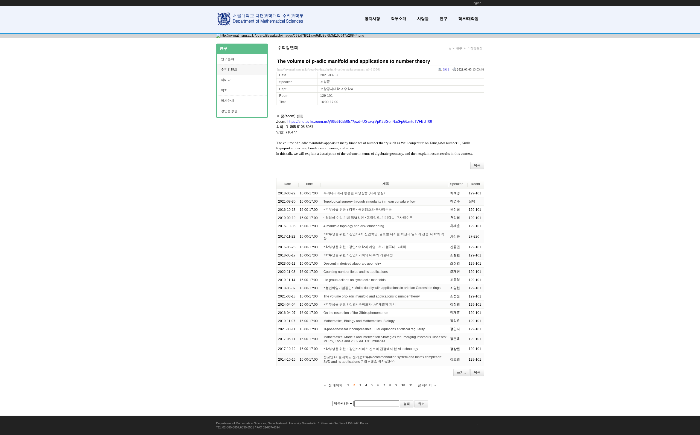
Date (287, 184)
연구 (443, 18)
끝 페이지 (425, 385)
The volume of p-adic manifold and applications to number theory (353, 61)
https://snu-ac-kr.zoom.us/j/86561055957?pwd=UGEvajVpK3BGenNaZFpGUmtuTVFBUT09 (359, 121)
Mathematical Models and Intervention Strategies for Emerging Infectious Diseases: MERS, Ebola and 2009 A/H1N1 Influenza (385, 339)
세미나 (226, 80)
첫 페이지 (335, 385)
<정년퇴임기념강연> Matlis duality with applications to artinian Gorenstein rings (382, 288)
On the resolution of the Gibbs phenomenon (355, 313)
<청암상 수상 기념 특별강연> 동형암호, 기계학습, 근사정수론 (368, 218)
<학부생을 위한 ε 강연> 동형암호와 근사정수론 (357, 209)
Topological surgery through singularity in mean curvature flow (369, 201)
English (476, 3)
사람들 (423, 18)
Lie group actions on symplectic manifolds (354, 280)
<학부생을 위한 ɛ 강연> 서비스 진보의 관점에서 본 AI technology (370, 349)
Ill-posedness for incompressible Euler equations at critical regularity (374, 329)
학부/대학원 (468, 18)
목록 (477, 165)
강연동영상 (229, 111)
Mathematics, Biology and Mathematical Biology (359, 321)
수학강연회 (474, 48)
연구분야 (227, 59)
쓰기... (461, 372)
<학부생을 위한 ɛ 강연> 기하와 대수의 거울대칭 (358, 255)
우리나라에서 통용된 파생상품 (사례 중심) (354, 193)
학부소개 (398, 18)
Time (309, 184)
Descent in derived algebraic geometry (352, 263)
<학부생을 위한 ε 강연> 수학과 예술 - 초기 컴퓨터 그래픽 (364, 247)
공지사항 (372, 18)
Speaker (456, 184)
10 (403, 385)
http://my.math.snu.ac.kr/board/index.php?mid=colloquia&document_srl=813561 (329, 69)
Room (475, 184)
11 (411, 385)
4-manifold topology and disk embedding (353, 226)
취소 (421, 404)
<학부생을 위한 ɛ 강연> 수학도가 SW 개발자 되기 (359, 304)
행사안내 (227, 101)
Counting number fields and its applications (355, 272)
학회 (224, 90)
